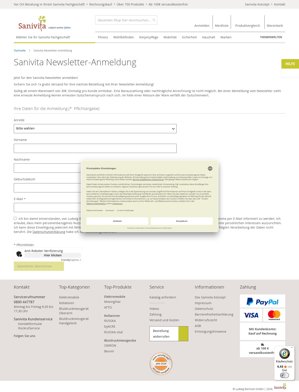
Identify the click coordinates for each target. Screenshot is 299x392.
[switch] (284, 375)
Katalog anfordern (163, 297)
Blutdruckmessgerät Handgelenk (74, 321)
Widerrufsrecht (206, 320)
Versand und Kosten (164, 320)
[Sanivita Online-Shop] (54, 23)
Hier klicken (53, 255)
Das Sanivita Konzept (210, 297)
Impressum (203, 303)
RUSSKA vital (113, 332)
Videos (154, 309)
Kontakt (279, 4)
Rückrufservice (29, 328)
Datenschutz (204, 309)
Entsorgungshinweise (210, 331)
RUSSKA (110, 321)
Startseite (20, 50)
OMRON (110, 345)
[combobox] (126, 20)
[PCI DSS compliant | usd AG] (161, 363)
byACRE (109, 326)
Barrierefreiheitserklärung (214, 314)
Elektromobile (69, 297)
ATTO (108, 307)
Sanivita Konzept (257, 4)
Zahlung (156, 314)
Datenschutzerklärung (49, 232)
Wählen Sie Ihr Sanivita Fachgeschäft (43, 37)
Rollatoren (66, 303)
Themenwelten (271, 37)
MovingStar (112, 302)
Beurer (109, 351)
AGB (198, 326)
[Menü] (292, 348)
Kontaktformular (30, 324)
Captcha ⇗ (71, 260)
